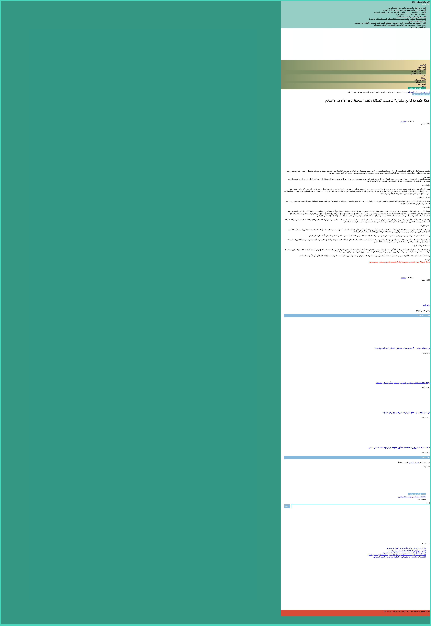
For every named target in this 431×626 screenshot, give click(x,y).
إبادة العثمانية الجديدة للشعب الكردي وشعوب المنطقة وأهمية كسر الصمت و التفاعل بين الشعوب (390, 23)
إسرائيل (422, 262)
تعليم (424, 75)
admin (403, 121)
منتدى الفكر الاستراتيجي (417, 88)
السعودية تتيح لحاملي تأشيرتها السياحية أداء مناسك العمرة (404, 10)
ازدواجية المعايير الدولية (417, 21)
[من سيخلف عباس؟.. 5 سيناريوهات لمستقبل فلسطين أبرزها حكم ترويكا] (408, 343)
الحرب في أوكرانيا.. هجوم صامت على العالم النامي (407, 8)
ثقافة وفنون (421, 84)
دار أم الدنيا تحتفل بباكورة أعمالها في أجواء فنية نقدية (406, 548)
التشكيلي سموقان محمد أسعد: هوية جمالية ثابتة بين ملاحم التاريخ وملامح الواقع (397, 555)
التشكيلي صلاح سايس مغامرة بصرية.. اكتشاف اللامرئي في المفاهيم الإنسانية (397, 19)
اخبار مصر (422, 67)
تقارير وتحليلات (420, 80)
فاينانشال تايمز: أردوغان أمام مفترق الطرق (412, 496)
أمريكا (428, 262)
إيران (417, 262)
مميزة (371, 262)
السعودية (405, 262)
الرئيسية (422, 65)
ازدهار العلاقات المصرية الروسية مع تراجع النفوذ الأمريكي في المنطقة (403, 383)
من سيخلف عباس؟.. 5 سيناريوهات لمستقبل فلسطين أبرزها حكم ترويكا (402, 348)
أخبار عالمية (421, 69)
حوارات (418, 82)
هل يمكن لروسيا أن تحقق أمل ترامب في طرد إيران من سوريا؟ (406, 412)
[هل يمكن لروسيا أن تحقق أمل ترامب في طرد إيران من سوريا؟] (413, 408)
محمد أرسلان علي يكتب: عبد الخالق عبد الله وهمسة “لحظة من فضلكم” (399, 25)
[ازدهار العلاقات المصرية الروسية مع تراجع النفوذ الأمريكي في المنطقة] (408, 378)
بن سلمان (382, 262)
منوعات (423, 86)
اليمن (388, 262)
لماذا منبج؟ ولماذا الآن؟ (417, 27)
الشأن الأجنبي (416, 73)
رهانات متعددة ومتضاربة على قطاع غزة (411, 14)
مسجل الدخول (413, 462)
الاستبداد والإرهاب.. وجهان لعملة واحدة (411, 17)
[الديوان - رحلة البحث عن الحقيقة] (403, 53)
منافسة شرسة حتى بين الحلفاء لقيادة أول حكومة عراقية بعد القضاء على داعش (399, 447)
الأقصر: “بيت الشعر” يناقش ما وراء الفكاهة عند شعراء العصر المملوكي (399, 12)
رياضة (423, 78)
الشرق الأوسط (395, 262)
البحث (428, 503)
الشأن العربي (416, 71)
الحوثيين (412, 262)
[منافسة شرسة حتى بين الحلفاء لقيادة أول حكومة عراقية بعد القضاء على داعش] (408, 443)
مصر (376, 262)
